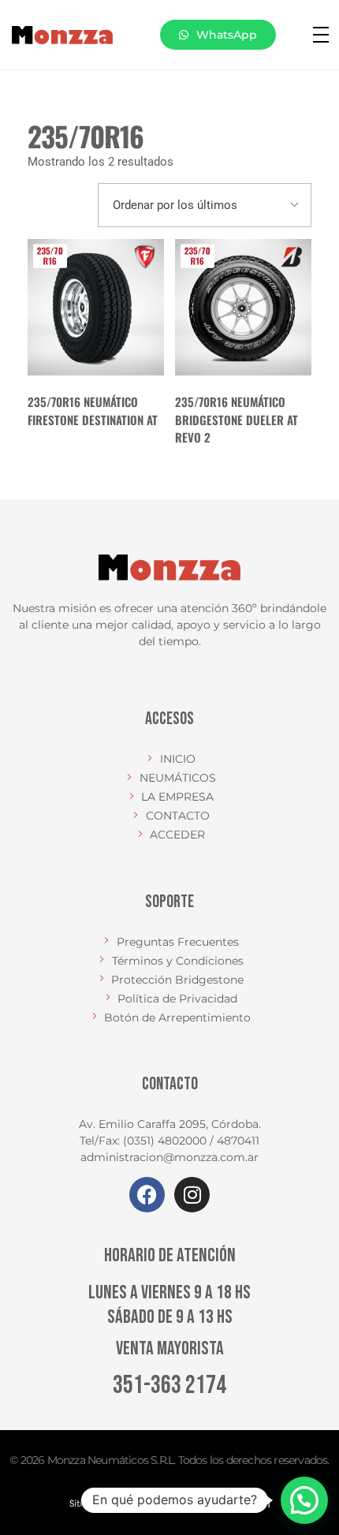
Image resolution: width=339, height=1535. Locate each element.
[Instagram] (192, 1194)
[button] (304, 1500)
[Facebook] (147, 1194)
